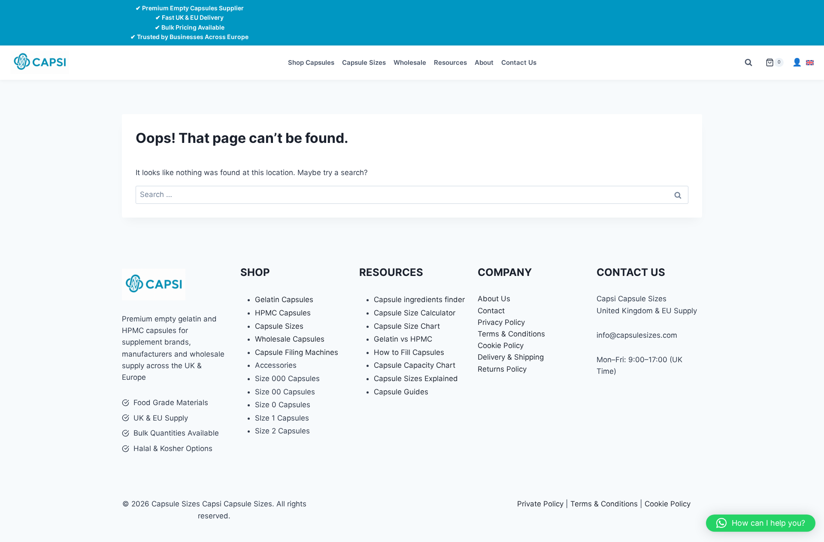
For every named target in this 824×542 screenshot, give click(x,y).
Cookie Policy (501, 345)
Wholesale (410, 62)
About (484, 62)
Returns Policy (502, 369)
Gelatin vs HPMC (403, 339)
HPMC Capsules (283, 313)
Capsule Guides (401, 392)
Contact (491, 310)
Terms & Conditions (511, 334)
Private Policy (540, 504)
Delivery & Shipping (511, 357)
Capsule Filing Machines (296, 352)
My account (797, 62)
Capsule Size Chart (407, 326)
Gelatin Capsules (284, 299)
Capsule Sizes (364, 62)
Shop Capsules (311, 62)
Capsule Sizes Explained (416, 378)
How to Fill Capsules (409, 352)
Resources (450, 62)
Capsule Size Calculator (414, 313)
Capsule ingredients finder (419, 299)
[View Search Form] (748, 62)
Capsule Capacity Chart (414, 365)
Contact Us (518, 62)
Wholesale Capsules (289, 339)
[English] (810, 62)
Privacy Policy (501, 322)
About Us (494, 298)
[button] (760, 523)
